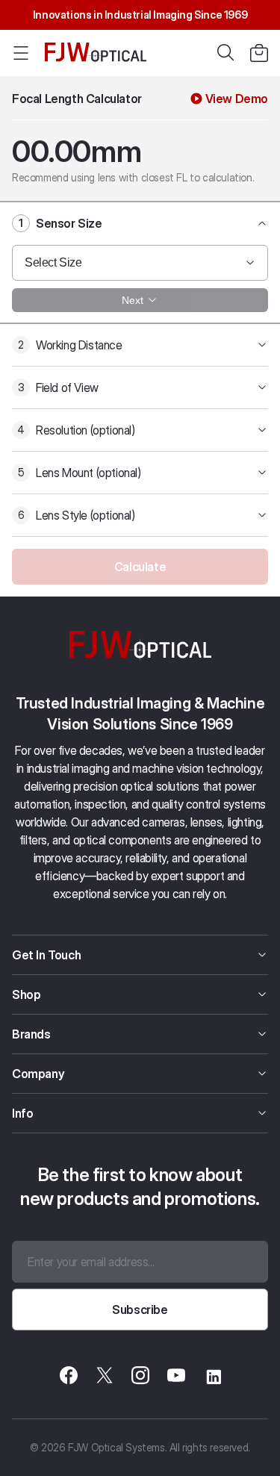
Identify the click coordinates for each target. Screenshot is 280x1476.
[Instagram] (140, 1377)
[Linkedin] (212, 1377)
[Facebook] (69, 1377)
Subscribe (139, 1309)
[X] (104, 1377)
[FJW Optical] (95, 53)
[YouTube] (176, 1377)
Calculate (140, 566)
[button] (259, 53)
